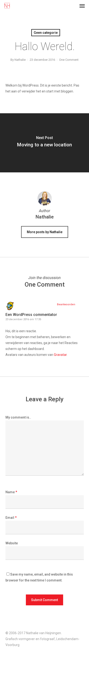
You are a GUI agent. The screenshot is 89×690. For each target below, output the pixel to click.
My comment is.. (18, 417)
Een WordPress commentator (31, 314)
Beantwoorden (66, 304)
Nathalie (20, 59)
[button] (82, 5)
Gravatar (60, 355)
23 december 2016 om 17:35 (23, 319)
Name (11, 492)
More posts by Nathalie (44, 232)
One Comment (69, 59)
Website (11, 543)
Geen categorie (46, 33)
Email (11, 518)
